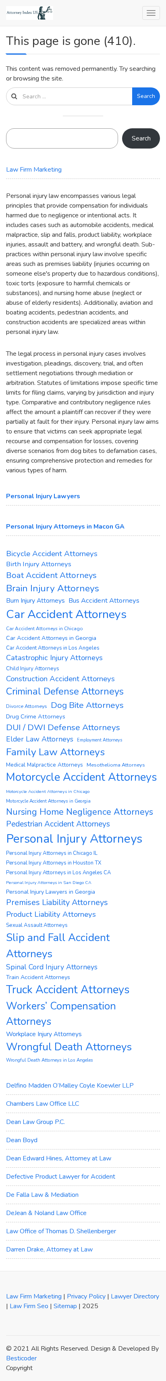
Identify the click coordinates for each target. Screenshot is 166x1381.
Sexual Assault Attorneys (37, 925)
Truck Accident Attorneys (68, 989)
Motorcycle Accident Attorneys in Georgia (48, 801)
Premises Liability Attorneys (57, 902)
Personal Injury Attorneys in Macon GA (65, 526)
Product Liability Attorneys (51, 914)
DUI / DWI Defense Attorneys (63, 727)
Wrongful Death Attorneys (69, 1047)
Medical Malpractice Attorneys (44, 765)
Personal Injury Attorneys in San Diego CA (48, 883)
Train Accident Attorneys (38, 977)
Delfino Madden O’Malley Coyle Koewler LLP (70, 1085)
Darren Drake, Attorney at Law (49, 1249)
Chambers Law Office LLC (42, 1103)
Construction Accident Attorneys (60, 679)
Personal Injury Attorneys (74, 839)
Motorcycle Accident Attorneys (81, 777)
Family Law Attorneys (55, 752)
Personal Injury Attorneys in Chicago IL (52, 853)
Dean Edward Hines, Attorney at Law (58, 1158)
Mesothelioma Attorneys (116, 765)
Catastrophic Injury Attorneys (54, 658)
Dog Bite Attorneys (87, 705)
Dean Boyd (21, 1140)
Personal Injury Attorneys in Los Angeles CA (58, 872)
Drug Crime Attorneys (35, 716)
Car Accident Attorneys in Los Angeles (53, 648)
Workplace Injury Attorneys (44, 1034)
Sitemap (65, 1306)
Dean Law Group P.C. (35, 1122)
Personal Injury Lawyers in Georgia (50, 892)
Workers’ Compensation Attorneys (61, 1013)
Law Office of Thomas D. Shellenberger (61, 1231)
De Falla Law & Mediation (42, 1194)
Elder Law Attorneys (39, 739)
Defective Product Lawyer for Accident (60, 1176)
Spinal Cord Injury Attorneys (52, 967)
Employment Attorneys (99, 740)
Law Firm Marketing (34, 169)
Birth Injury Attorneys (38, 564)
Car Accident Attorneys (66, 614)
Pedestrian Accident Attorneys (58, 824)
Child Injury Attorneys (32, 668)
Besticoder (21, 1358)
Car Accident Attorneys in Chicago (44, 628)
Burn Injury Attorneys (35, 600)
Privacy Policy (86, 1296)
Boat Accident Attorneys (51, 575)
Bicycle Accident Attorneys (52, 553)
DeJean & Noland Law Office (46, 1213)
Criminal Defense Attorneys (65, 691)
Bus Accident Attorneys (103, 600)
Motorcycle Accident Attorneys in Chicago (47, 791)
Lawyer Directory (135, 1296)
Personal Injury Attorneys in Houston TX (54, 863)
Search (146, 96)
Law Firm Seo (29, 1306)
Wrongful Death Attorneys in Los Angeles (49, 1060)
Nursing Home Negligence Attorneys (79, 812)
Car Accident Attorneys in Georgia (51, 638)
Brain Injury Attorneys (52, 588)
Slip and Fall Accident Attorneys (58, 945)
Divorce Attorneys (26, 706)
